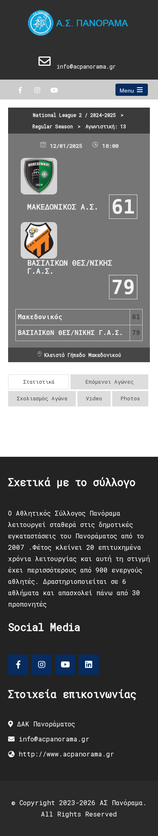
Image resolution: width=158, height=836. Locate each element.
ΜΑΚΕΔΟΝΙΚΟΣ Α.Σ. (62, 207)
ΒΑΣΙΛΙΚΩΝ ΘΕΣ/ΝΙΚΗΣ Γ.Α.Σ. (69, 267)
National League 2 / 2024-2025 (74, 115)
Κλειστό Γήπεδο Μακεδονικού (82, 355)
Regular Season (52, 126)
